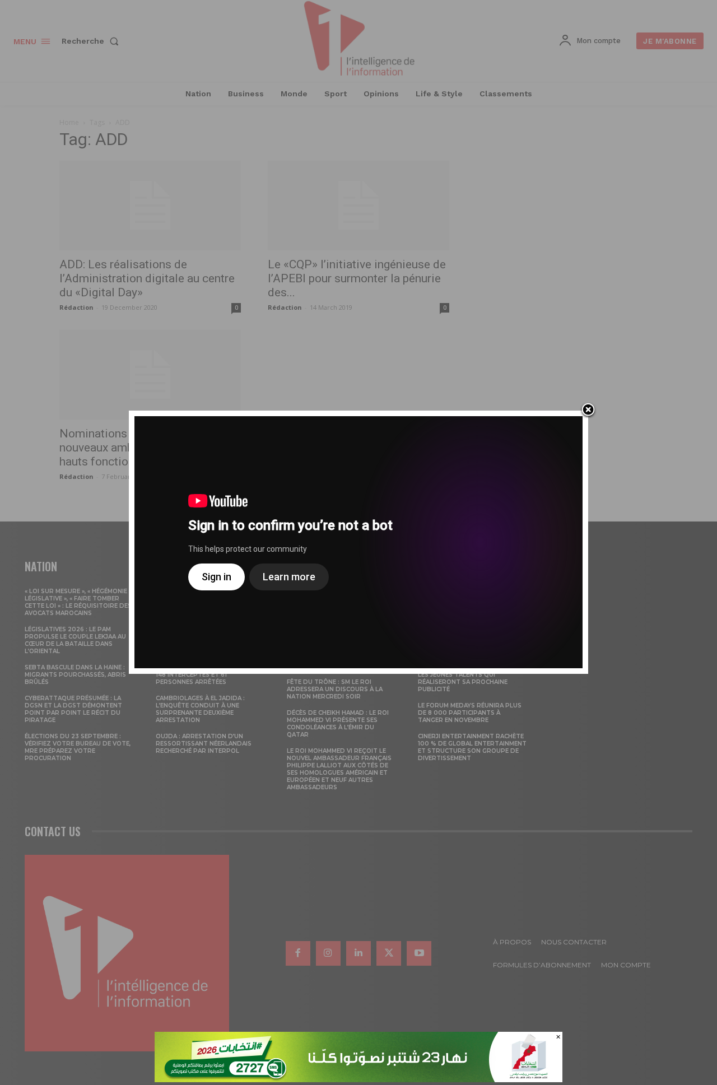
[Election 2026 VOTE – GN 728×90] (358, 1079)
